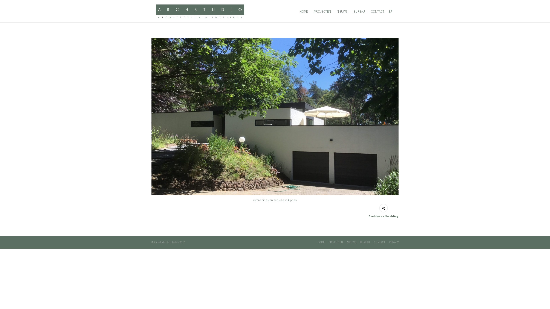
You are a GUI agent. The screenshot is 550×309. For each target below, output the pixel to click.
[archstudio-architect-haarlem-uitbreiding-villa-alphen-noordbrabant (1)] (275, 116)
